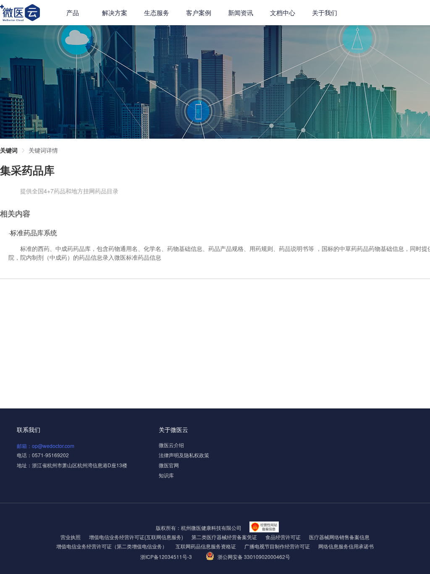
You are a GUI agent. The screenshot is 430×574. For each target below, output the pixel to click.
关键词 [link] (9, 150)
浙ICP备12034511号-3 (166, 556)
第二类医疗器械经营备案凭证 (224, 536)
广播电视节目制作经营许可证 (277, 546)
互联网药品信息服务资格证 (206, 546)
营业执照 (70, 536)
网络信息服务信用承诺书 (346, 546)
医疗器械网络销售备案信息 (339, 536)
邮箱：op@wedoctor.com (45, 445)
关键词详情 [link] (43, 150)
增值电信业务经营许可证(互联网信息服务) (136, 536)
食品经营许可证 (283, 536)
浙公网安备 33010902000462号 (254, 556)
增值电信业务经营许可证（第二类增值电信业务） (111, 546)
